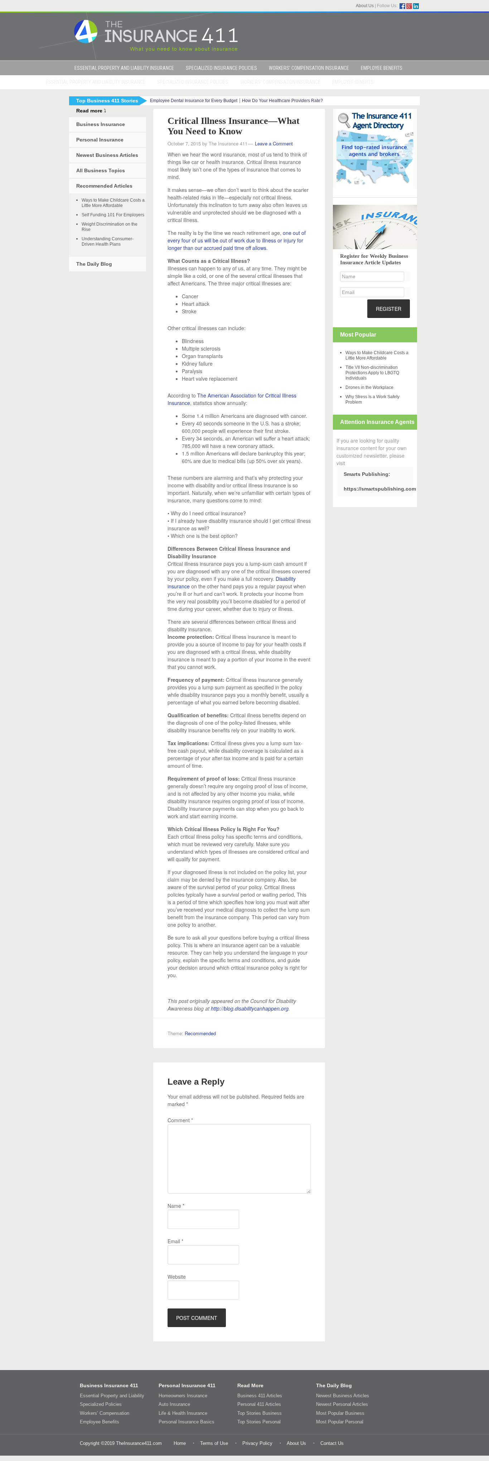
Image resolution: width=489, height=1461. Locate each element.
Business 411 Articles (259, 1395)
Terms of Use (214, 1443)
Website (177, 1276)
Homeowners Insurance (183, 1395)
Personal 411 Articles (259, 1404)
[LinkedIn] (416, 6)
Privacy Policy (257, 1443)
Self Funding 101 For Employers (113, 214)
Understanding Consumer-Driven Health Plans (108, 241)
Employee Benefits (99, 1421)
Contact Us (332, 1443)
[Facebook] (402, 6)
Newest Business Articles (107, 155)
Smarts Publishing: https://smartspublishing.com (378, 481)
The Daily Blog (94, 264)
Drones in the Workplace (369, 387)
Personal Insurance (100, 140)
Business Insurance (100, 124)
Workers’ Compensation (104, 1413)
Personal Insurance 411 (187, 1385)
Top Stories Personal (259, 1421)
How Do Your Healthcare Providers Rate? (282, 100)
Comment (180, 1120)
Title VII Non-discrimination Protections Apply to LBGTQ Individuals (372, 373)
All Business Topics (100, 170)
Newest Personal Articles (342, 1404)
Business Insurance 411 (109, 1385)
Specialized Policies (101, 1404)
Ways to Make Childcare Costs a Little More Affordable (113, 203)
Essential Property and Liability (112, 1395)
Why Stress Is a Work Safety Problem (372, 399)
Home (180, 1443)
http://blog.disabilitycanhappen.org (250, 1008)
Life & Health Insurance (183, 1413)
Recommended (200, 1033)
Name (176, 1205)
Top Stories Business (259, 1413)
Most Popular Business (340, 1413)
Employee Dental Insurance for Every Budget (193, 100)
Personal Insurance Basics (186, 1421)
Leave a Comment (274, 143)
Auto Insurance (174, 1404)
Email (175, 1241)
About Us (365, 5)
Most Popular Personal (339, 1421)
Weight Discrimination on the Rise (109, 227)
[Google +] (409, 6)
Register (388, 308)
